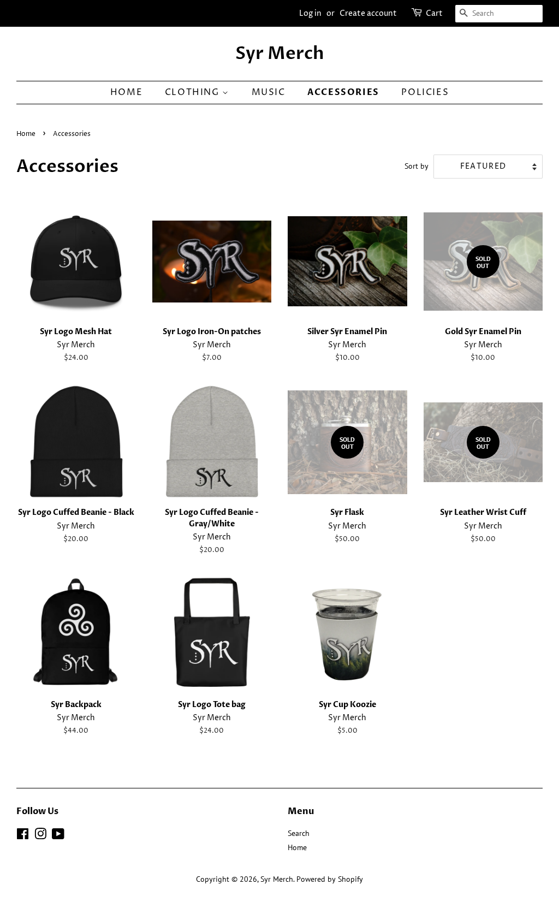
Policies (425, 92)
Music (269, 92)
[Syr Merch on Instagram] (40, 836)
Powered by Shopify (329, 879)
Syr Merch (279, 53)
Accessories (343, 92)
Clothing (193, 92)
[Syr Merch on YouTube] (58, 836)
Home (126, 92)
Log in (310, 13)
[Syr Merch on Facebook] (22, 836)
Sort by (417, 166)
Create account (368, 13)
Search (299, 833)
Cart (434, 13)
